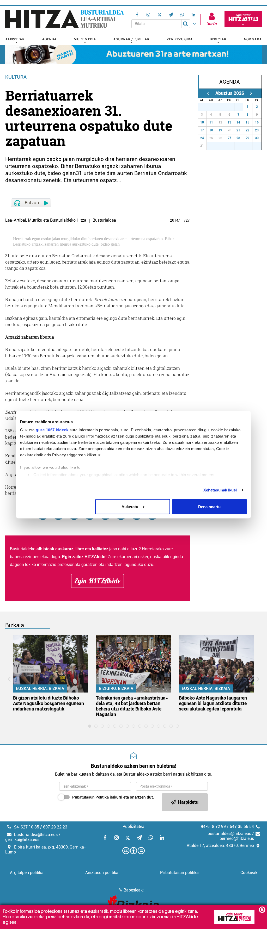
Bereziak (218, 39)
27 (188, 220)
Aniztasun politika (101, 872)
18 (211, 130)
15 (247, 122)
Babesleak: (134, 890)
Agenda (49, 39)
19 (220, 130)
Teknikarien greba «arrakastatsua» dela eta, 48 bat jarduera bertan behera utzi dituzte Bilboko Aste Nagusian (132, 706)
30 (231, 107)
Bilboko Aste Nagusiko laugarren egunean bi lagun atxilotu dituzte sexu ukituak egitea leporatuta (213, 703)
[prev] (208, 93)
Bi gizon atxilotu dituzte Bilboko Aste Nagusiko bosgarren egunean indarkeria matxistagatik (48, 703)
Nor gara (253, 39)
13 (229, 122)
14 (238, 122)
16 (257, 122)
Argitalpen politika (27, 872)
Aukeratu (130, 506)
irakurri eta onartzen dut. (113, 797)
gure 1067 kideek (52, 430)
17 (202, 130)
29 (222, 107)
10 (202, 122)
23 (257, 130)
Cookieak (248, 872)
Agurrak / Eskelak (131, 39)
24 (202, 138)
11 (182, 220)
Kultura (16, 77)
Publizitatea (133, 826)
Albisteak (15, 39)
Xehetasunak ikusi (220, 490)
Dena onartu (209, 506)
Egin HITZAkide (97, 580)
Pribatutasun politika (179, 872)
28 (213, 107)
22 (247, 130)
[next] (251, 93)
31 (240, 107)
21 (238, 130)
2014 (174, 220)
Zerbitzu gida (180, 39)
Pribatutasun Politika (90, 797)
